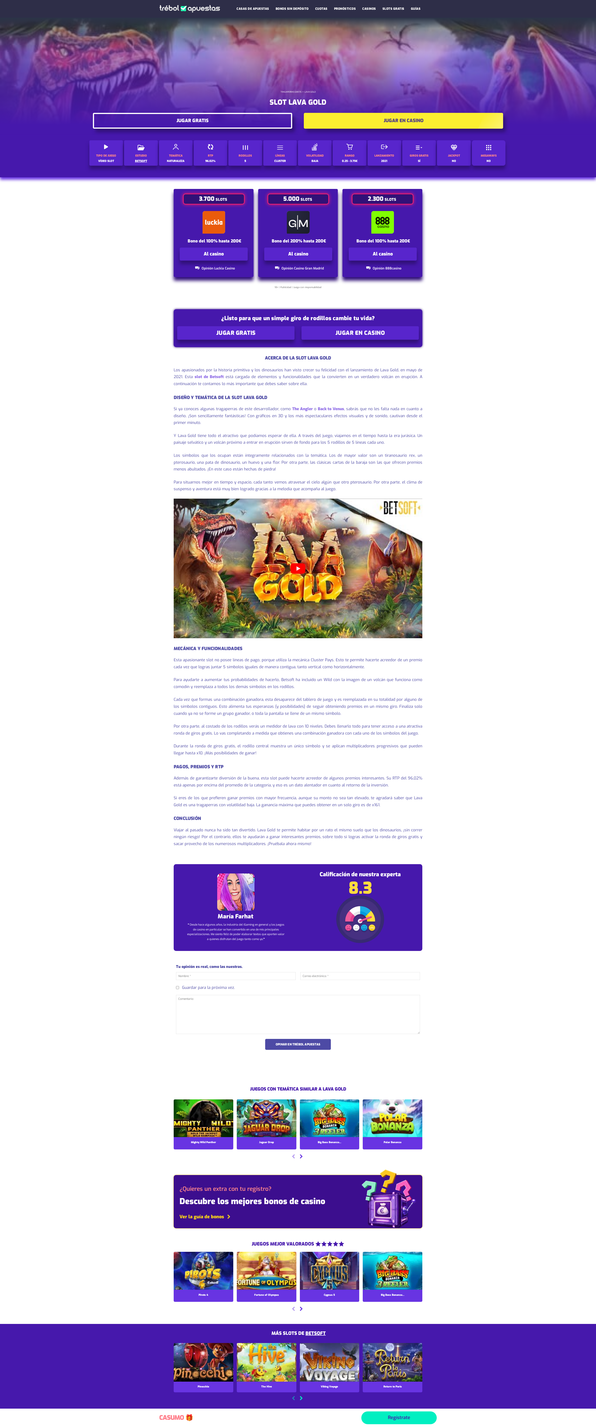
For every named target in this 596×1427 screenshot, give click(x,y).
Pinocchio (203, 1386)
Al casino (214, 254)
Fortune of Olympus (266, 1295)
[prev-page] (293, 1157)
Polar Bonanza (392, 1142)
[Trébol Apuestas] (189, 9)
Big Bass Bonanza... (329, 1142)
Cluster (280, 161)
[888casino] (382, 222)
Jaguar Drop (266, 1142)
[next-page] (301, 1157)
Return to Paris (392, 1386)
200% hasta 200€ (308, 241)
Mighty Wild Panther (203, 1142)
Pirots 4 (203, 1295)
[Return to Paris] (392, 1362)
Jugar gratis (192, 121)
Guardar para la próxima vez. (208, 987)
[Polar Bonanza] (392, 1118)
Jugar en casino (403, 121)
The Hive (266, 1386)
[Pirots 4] (203, 1271)
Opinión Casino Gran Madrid (302, 268)
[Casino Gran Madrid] (298, 222)
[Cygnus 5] (329, 1271)
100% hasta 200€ (223, 241)
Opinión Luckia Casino (218, 268)
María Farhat (235, 916)
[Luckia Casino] (214, 222)
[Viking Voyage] (329, 1362)
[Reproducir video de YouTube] (298, 568)
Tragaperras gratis (291, 92)
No (454, 161)
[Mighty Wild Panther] (203, 1118)
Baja (315, 161)
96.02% (210, 161)
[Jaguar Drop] (266, 1118)
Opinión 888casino (387, 268)
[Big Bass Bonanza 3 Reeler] (329, 1118)
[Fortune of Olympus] (266, 1271)
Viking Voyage (329, 1386)
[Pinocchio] (203, 1362)
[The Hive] (266, 1362)
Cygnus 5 (329, 1295)
